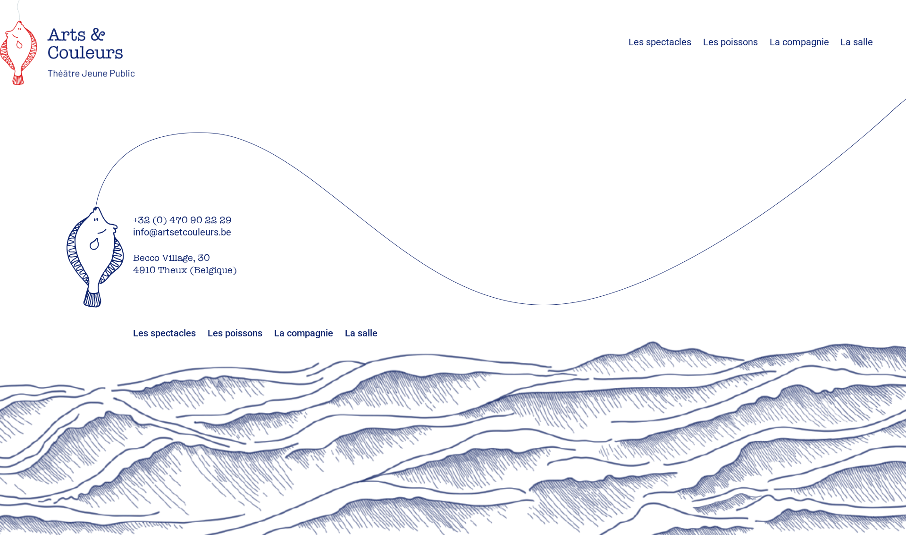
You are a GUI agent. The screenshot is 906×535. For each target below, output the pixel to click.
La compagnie (799, 42)
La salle (856, 42)
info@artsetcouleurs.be (182, 232)
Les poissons (736, 42)
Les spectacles (666, 42)
